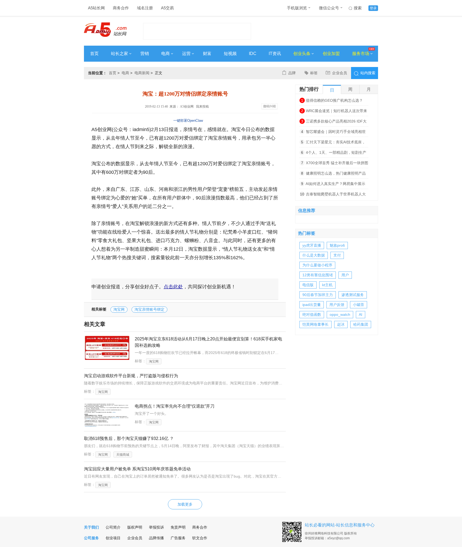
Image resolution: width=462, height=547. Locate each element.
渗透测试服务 (352, 295)
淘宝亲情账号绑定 (149, 309)
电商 (165, 53)
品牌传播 (156, 538)
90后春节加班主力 (317, 295)
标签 (314, 73)
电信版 (308, 285)
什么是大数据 (313, 255)
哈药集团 (360, 324)
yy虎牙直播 (311, 245)
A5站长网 (96, 8)
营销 (144, 53)
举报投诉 (156, 527)
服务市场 (360, 53)
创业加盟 (331, 53)
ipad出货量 (311, 304)
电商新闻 (141, 73)
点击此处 (173, 286)
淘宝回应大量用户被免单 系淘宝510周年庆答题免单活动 (137, 469)
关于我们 (91, 527)
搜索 (358, 8)
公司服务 (91, 538)
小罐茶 (358, 304)
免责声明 (178, 527)
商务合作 (121, 8)
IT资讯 (275, 53)
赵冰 (341, 324)
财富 (207, 53)
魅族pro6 (337, 245)
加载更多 (185, 504)
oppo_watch (340, 314)
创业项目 (113, 538)
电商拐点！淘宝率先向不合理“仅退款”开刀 (174, 406)
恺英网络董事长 (315, 324)
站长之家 (119, 53)
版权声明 (134, 527)
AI (360, 314)
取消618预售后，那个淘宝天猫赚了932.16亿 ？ (129, 438)
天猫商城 (122, 455)
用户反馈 (336, 304)
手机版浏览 (297, 8)
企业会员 (339, 73)
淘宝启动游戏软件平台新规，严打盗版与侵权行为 (131, 375)
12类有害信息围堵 (317, 275)
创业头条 (301, 53)
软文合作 (199, 538)
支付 (337, 255)
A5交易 (167, 8)
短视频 (230, 53)
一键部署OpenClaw (188, 121)
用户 (345, 275)
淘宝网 (119, 309)
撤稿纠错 (269, 106)
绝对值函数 (311, 314)
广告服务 (178, 538)
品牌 (292, 73)
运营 (186, 53)
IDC (252, 53)
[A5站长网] (105, 29)
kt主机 (327, 285)
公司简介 (113, 527)
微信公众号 (329, 8)
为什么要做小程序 (317, 265)
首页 (94, 53)
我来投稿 (202, 106)
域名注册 (145, 8)
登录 (373, 8)
